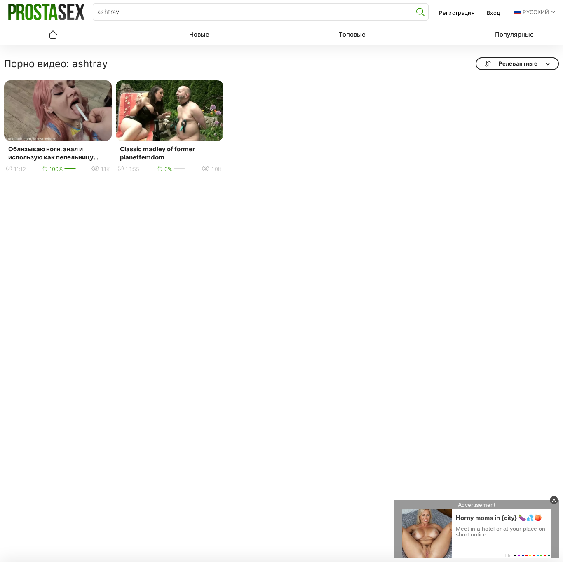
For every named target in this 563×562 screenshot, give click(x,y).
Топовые (352, 34)
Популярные (514, 34)
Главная (52, 34)
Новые (199, 34)
